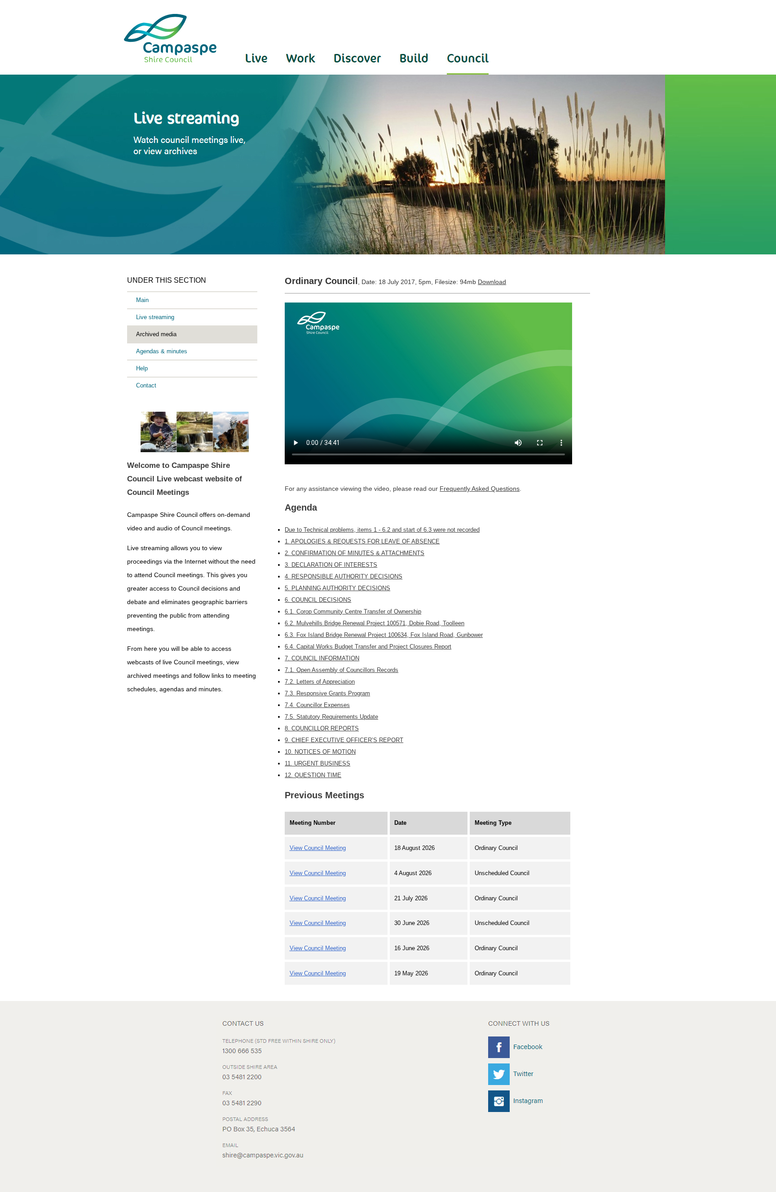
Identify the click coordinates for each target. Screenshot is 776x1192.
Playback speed (527, 425)
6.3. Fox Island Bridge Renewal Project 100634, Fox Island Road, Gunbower (384, 635)
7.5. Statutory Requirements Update (331, 716)
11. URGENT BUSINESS (317, 763)
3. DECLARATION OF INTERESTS (331, 564)
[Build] (415, 72)
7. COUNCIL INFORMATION (322, 658)
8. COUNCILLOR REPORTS (322, 728)
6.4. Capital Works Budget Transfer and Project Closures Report (368, 646)
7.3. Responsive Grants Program (327, 693)
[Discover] (359, 72)
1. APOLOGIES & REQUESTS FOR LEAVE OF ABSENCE (362, 541)
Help (142, 368)
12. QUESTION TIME (313, 775)
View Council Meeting (318, 848)
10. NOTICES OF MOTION (320, 751)
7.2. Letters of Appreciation (320, 681)
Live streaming (155, 317)
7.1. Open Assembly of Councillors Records (341, 670)
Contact (146, 385)
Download (492, 281)
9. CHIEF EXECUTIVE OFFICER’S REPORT (344, 740)
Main (142, 300)
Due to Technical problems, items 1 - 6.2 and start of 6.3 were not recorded (382, 529)
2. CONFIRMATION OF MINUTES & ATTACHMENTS (354, 553)
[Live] (260, 72)
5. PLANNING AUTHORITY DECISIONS (337, 588)
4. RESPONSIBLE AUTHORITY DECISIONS (343, 576)
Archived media (156, 334)
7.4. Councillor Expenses (317, 705)
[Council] (463, 72)
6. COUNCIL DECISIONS (318, 599)
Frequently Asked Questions (480, 488)
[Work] (301, 72)
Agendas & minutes (161, 351)
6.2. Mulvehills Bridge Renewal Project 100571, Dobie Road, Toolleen (374, 623)
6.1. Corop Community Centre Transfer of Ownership (353, 611)
